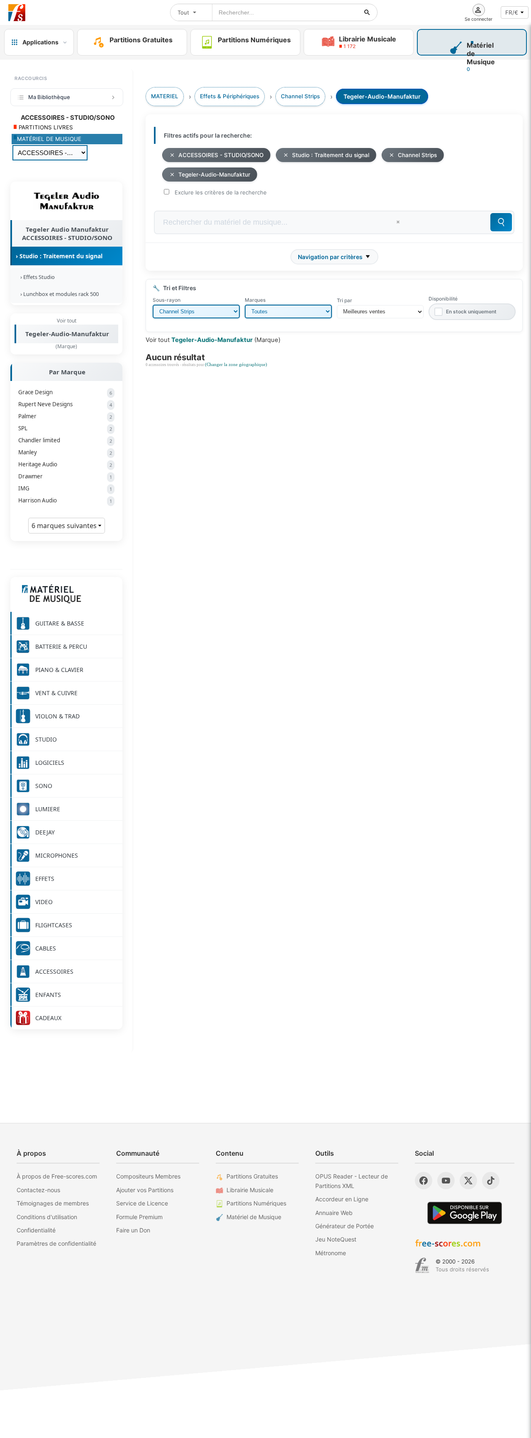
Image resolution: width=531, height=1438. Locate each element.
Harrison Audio (65, 500)
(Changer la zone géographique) (236, 364)
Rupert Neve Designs (65, 404)
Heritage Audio (65, 464)
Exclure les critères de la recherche (221, 192)
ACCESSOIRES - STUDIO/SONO (220, 155)
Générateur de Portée (344, 1225)
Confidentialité (36, 1230)
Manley (65, 452)
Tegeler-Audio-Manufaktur (67, 334)
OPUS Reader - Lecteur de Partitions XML (351, 1181)
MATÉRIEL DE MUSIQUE (49, 139)
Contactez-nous (38, 1189)
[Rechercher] (367, 12)
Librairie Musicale (250, 1189)
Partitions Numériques (256, 1203)
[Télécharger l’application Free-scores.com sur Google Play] (464, 1213)
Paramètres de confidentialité (56, 1243)
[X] (468, 1180)
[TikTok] (490, 1180)
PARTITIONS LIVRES (45, 127)
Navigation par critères (330, 256)
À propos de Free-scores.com (57, 1176)
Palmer (65, 416)
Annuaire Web (334, 1212)
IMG (65, 488)
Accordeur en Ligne (341, 1199)
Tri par (344, 300)
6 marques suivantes (65, 525)
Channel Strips (417, 155)
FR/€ (511, 12)
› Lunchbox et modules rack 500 (58, 294)
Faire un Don (133, 1230)
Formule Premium (139, 1216)
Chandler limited (65, 440)
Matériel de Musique (254, 1216)
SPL (65, 428)
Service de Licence (142, 1203)
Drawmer (65, 476)
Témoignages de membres (53, 1203)
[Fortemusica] (422, 1265)
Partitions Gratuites (252, 1176)
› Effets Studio (36, 277)
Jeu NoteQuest (335, 1239)
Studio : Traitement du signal (330, 155)
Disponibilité (443, 299)
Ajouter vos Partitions (144, 1189)
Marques (255, 300)
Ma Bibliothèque (49, 97)
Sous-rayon (166, 300)
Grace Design (65, 392)
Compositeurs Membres (148, 1176)
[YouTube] (446, 1180)
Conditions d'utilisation (47, 1216)
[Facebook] (423, 1180)
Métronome (330, 1252)
